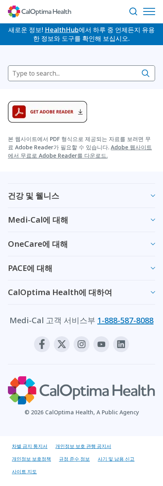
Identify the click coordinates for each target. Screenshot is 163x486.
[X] (62, 344)
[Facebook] (42, 344)
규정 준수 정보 (74, 459)
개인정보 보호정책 (31, 459)
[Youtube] (101, 344)
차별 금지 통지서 (29, 446)
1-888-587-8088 (125, 320)
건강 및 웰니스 (33, 195)
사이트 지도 (24, 471)
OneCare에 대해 (38, 243)
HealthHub (62, 29)
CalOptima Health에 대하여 (60, 292)
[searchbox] (81, 73)
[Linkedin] (121, 344)
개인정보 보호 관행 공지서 (83, 446)
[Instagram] (81, 344)
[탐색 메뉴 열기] (151, 11)
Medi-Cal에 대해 (38, 219)
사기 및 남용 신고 (116, 459)
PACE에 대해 (30, 268)
